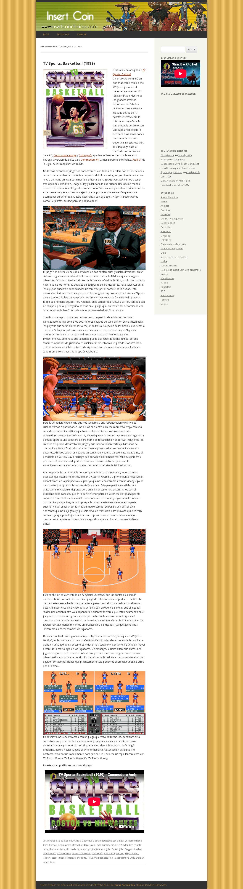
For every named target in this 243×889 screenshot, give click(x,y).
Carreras (165, 214)
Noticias (165, 274)
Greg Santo (135, 844)
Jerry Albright (84, 849)
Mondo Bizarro (169, 265)
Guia (163, 252)
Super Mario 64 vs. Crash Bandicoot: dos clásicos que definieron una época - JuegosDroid (180, 168)
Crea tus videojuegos (172, 218)
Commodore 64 (90, 159)
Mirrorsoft (97, 853)
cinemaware (64, 844)
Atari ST (137, 159)
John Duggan (126, 849)
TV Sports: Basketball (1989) (69, 63)
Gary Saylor (121, 844)
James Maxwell (51, 849)
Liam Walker (167, 185)
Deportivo (87, 840)
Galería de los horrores (173, 244)
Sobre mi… (82, 34)
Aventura (166, 210)
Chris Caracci (50, 844)
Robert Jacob (50, 857)
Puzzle (164, 282)
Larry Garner (64, 853)
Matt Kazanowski (81, 853)
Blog (46, 34)
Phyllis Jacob (131, 853)
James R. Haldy (68, 849)
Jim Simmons (98, 849)
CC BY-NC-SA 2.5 (102, 885)
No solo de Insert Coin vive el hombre (181, 269)
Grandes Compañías (172, 248)
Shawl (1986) (185, 155)
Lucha (164, 261)
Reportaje (166, 286)
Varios (164, 304)
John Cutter (112, 849)
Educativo (166, 231)
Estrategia (166, 240)
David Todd (95, 844)
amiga (120, 840)
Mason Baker (168, 180)
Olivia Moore (167, 155)
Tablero (165, 299)
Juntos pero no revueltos (174, 257)
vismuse (165, 159)
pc (122, 853)
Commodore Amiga (65, 155)
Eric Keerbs (108, 844)
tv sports (81, 857)
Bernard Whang (133, 840)
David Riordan (80, 844)
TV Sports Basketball (98, 857)
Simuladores (167, 295)
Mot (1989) (179, 159)
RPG (163, 291)
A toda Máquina (169, 197)
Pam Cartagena (112, 853)
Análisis (76, 840)
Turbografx (85, 155)
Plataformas (167, 278)
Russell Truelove (67, 857)
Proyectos (63, 34)
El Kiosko (165, 235)
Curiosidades (168, 222)
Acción (164, 201)
